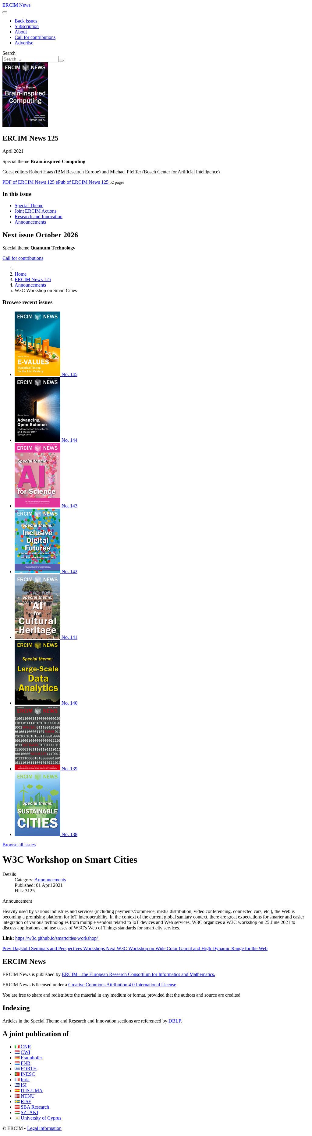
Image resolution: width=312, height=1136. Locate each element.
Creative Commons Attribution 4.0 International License (122, 984)
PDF (28, 182)
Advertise (24, 42)
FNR (25, 1063)
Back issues (26, 20)
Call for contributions (35, 37)
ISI (24, 1085)
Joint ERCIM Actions (35, 211)
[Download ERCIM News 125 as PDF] (25, 125)
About (21, 31)
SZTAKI (29, 1112)
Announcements (30, 222)
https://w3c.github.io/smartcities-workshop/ (57, 938)
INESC (28, 1074)
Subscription (27, 26)
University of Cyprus (41, 1117)
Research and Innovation (38, 216)
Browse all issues (19, 844)
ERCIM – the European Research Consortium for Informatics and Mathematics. (138, 974)
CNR (26, 1046)
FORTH (29, 1068)
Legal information (44, 1128)
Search (9, 53)
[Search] (61, 60)
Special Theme (29, 205)
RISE (26, 1101)
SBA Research (35, 1107)
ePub (82, 182)
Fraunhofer (31, 1057)
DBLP (174, 1020)
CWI (25, 1052)
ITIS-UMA (32, 1090)
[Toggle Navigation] (4, 12)
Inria (25, 1079)
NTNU (28, 1096)
